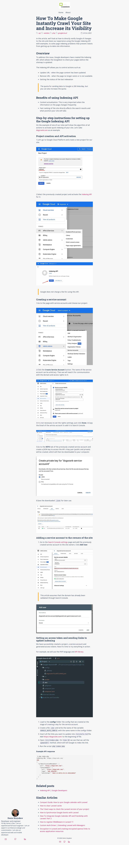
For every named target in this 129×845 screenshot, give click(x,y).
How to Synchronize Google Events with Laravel (59, 812)
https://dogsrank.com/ (53, 736)
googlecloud (62, 33)
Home (60, 12)
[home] (64, 5)
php (53, 33)
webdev (46, 33)
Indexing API (87, 194)
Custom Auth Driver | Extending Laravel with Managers (62, 825)
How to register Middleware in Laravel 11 (56, 822)
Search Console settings (58, 542)
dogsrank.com (42, 130)
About (68, 12)
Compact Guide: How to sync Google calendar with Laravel (63, 802)
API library (79, 652)
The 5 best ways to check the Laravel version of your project (64, 809)
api (39, 33)
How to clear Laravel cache (51, 806)
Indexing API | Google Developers (53, 790)
